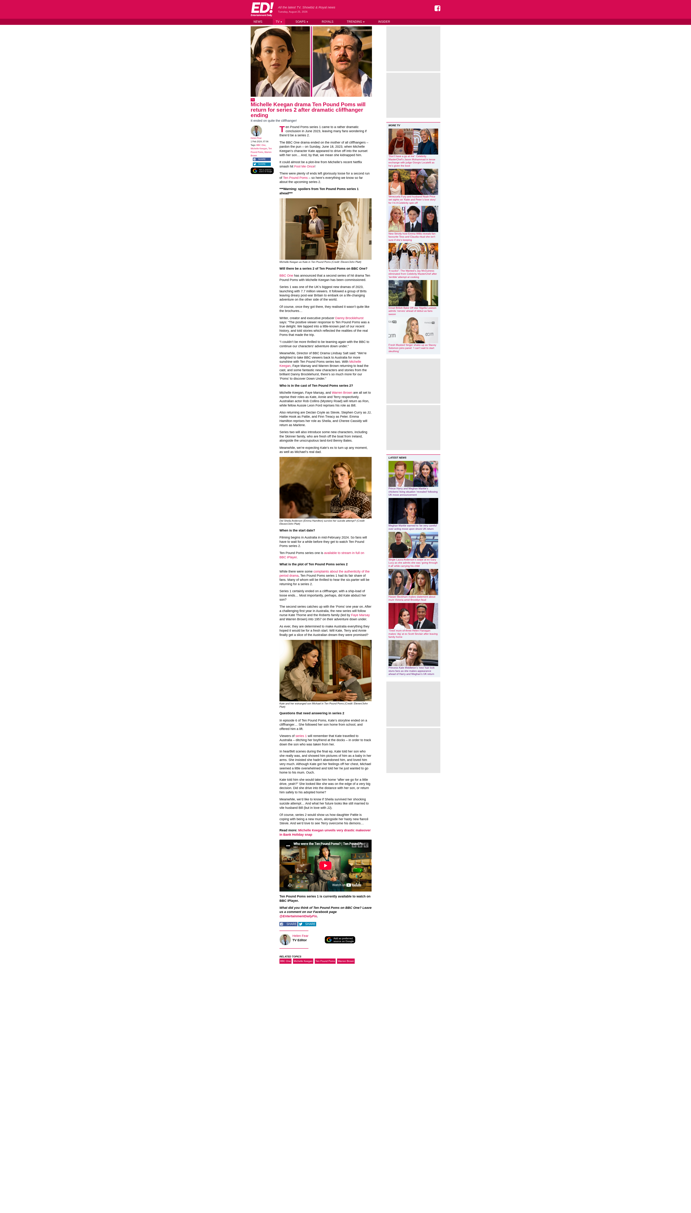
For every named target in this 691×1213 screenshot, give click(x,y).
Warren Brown (342, 392)
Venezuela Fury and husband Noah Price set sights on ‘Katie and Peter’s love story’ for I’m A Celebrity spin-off (412, 199)
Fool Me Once (304, 166)
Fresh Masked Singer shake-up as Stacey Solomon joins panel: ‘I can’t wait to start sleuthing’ (412, 348)
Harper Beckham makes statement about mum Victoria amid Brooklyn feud (412, 598)
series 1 (301, 736)
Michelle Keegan (259, 148)
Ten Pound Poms (295, 178)
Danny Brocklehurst (349, 318)
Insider (384, 21)
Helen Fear (256, 138)
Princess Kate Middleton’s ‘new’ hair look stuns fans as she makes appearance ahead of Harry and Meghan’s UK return (412, 670)
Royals (327, 21)
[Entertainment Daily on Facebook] (437, 8)
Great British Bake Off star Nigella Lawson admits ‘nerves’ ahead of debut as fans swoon (412, 311)
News (258, 21)
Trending (356, 21)
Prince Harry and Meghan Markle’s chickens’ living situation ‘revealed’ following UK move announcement (413, 491)
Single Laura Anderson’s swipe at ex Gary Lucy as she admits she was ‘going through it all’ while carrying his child (413, 562)
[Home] (262, 9)
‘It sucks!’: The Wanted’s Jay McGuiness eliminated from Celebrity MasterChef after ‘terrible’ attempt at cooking (413, 273)
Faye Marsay (360, 615)
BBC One (261, 145)
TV (279, 21)
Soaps (301, 21)
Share (262, 159)
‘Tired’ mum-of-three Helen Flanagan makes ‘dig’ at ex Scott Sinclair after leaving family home (413, 633)
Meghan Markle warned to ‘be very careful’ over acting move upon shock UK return (413, 527)
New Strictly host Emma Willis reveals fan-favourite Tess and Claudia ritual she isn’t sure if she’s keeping (412, 236)
